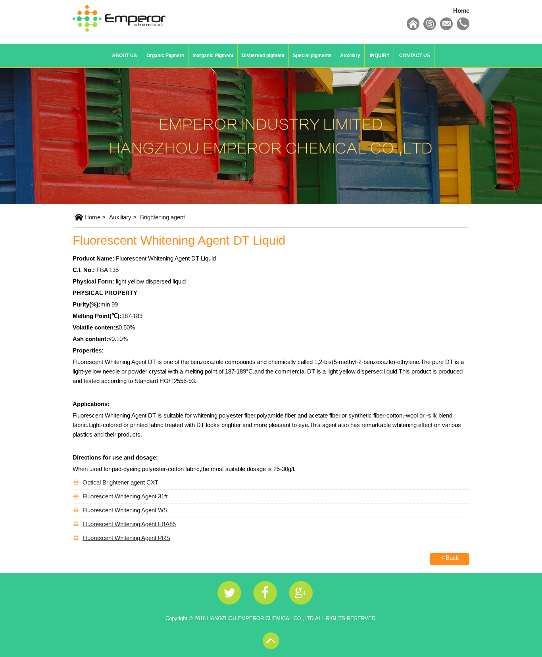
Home (461, 10)
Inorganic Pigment (212, 55)
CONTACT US (414, 55)
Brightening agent (162, 217)
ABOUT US (124, 55)
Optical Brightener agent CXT (120, 482)
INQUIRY (380, 55)
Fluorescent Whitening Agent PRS (126, 537)
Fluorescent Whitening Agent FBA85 (129, 524)
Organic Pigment (165, 55)
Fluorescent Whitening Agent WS (125, 510)
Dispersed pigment (263, 55)
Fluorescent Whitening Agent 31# (125, 496)
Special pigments (312, 55)
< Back (449, 557)
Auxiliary (350, 55)
